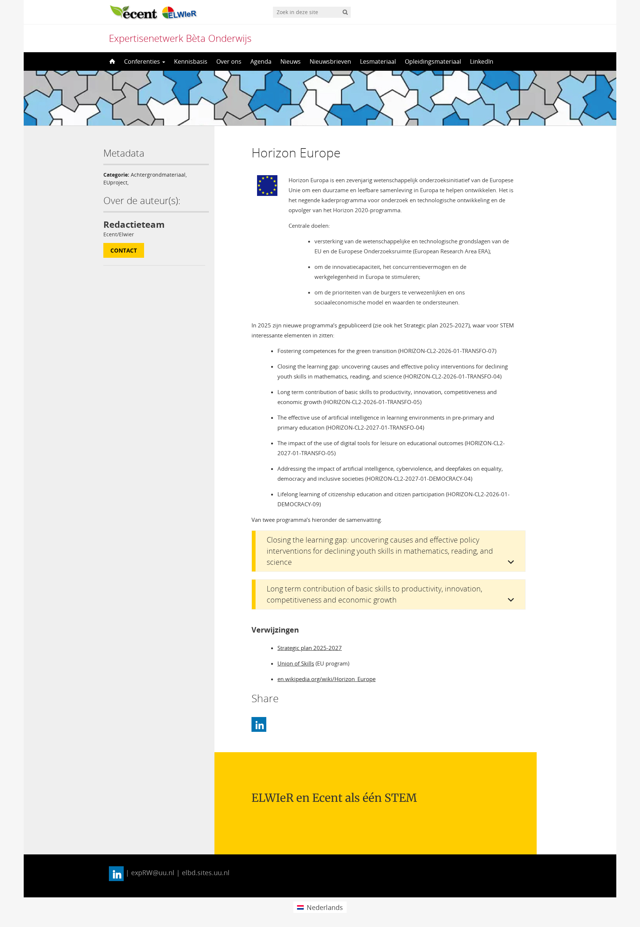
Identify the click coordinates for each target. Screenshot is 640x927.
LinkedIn (481, 61)
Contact (123, 250)
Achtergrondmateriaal (158, 174)
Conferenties (142, 61)
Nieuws (290, 61)
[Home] (111, 61)
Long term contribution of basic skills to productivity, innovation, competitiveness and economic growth (374, 594)
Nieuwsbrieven (330, 61)
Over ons (228, 61)
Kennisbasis (190, 61)
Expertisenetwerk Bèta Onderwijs (180, 38)
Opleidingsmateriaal (433, 61)
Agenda (260, 61)
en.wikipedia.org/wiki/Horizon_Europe (326, 679)
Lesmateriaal (378, 61)
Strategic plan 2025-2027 (309, 647)
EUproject (115, 182)
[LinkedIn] (258, 724)
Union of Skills (295, 663)
